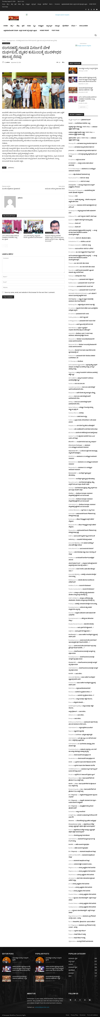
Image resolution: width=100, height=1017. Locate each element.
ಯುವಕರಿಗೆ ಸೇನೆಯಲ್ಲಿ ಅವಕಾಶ (84, 539)
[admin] (3, 62)
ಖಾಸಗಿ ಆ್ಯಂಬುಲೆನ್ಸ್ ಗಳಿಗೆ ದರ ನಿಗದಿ (84, 324)
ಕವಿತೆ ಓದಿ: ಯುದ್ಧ (86, 245)
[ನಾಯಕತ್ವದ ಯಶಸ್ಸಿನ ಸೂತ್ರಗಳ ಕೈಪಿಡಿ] (73, 71)
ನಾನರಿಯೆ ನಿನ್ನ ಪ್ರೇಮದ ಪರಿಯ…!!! (83, 692)
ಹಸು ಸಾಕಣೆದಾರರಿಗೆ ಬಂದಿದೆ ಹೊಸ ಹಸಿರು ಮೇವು (85, 429)
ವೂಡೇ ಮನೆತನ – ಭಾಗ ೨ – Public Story (78, 138)
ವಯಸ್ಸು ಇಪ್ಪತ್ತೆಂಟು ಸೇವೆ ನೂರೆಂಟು (87, 867)
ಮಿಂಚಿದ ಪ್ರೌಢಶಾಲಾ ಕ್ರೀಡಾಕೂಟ (11, 189)
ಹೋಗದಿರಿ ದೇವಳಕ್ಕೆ (88, 624)
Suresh (71, 123)
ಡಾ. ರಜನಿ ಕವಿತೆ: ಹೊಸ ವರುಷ (81, 263)
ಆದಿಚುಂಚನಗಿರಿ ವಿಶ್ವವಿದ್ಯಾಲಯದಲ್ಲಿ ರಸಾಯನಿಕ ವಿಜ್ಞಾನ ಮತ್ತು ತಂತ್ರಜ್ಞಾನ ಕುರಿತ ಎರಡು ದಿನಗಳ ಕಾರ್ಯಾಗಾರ (88, 79)
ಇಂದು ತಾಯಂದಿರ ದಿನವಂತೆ (86, 548)
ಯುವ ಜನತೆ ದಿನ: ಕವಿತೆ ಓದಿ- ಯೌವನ (84, 248)
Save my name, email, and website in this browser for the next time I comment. (30, 292)
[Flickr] (80, 1000)
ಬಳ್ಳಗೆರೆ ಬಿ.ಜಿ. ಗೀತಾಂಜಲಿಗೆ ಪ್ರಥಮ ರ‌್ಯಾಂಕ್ (84, 774)
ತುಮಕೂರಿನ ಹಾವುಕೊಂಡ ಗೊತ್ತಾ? (88, 851)
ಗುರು (76, 196)
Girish (70, 762)
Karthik (71, 673)
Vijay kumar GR (73, 451)
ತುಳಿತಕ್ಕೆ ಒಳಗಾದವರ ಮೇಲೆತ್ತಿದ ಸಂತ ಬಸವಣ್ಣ (86, 603)
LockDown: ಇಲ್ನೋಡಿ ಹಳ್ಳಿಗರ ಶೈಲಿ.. (84, 734)
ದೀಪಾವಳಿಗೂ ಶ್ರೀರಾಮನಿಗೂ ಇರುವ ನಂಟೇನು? (84, 921)
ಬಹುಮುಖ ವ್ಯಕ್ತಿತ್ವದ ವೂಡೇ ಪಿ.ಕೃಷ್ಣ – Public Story (80, 132)
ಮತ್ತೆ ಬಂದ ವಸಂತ (80, 159)
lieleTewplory (72, 299)
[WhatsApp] (29, 67)
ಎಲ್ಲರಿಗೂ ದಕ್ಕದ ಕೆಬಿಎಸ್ (80, 930)
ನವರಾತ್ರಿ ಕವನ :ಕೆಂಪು (80, 276)
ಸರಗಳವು (81, 413)
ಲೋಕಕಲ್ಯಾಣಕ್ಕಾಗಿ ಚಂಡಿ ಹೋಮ (82, 835)
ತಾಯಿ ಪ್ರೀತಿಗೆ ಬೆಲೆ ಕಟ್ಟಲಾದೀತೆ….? (85, 627)
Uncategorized (11, 40)
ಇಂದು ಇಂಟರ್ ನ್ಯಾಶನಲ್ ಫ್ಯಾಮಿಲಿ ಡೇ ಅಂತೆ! (84, 536)
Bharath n (72, 441)
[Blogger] (70, 1000)
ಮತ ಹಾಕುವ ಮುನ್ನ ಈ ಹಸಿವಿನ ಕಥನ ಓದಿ (87, 143)
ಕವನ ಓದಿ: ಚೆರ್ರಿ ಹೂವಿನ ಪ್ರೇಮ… (83, 238)
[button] (95, 35)
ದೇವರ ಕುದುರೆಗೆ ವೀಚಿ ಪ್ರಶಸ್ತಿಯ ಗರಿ (82, 755)
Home (3, 40)
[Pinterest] (25, 67)
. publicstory (11, 167)
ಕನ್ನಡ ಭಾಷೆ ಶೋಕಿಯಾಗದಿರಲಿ (83, 688)
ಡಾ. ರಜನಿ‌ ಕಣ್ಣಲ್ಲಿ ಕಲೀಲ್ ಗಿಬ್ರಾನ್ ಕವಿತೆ (85, 252)
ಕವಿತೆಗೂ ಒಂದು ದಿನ (85, 241)
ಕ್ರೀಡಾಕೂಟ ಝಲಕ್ (85, 119)
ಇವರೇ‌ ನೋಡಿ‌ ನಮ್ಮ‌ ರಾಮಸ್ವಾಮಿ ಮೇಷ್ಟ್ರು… (86, 392)
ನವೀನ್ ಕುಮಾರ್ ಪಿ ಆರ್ (74, 563)
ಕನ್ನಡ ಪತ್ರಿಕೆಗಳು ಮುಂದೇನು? (86, 727)
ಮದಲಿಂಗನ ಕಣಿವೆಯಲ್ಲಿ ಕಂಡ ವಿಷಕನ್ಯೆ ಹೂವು (86, 432)
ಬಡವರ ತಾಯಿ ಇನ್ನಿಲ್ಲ (82, 416)
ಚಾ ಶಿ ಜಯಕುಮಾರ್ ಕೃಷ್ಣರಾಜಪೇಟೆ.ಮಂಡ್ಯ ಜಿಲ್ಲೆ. (80, 230)
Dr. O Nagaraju (73, 795)
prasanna (71, 150)
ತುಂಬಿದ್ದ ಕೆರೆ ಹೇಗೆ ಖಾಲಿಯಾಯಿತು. (85, 941)
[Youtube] (97, 10)
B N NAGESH (72, 163)
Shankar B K (72, 662)
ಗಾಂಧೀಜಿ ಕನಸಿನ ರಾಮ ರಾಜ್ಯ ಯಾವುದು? (86, 441)
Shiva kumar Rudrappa (75, 445)
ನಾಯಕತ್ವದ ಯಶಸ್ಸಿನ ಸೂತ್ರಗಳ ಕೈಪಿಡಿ (88, 68)
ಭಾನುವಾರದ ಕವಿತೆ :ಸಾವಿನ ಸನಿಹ (87, 321)
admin (8, 62)
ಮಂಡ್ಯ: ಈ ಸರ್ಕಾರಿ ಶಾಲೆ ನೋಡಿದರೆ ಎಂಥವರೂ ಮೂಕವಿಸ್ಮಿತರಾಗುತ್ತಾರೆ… (83, 232)
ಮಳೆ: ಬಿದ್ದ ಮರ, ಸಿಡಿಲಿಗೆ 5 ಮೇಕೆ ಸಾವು (87, 216)
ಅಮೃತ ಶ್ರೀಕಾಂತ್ (73, 711)
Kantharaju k (72, 634)
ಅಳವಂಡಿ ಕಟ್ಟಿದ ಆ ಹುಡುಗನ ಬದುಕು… (83, 864)
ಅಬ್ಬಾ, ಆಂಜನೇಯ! (80, 811)
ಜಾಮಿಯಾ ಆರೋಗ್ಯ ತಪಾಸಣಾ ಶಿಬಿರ (55, 189)
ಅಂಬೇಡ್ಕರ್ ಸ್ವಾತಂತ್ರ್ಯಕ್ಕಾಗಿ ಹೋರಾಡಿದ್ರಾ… (85, 478)
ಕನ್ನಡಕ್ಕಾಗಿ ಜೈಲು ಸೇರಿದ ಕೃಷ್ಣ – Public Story (79, 126)
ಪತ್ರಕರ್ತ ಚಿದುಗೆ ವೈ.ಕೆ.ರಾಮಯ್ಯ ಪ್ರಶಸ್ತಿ (83, 220)
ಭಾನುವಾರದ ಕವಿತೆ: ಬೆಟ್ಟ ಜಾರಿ (86, 279)
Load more (82, 107)
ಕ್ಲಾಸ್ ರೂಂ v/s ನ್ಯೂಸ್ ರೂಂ (88, 510)
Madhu (71, 783)
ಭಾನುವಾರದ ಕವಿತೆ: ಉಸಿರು (82, 313)
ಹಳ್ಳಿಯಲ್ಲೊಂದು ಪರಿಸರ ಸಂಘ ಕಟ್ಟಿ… (86, 304)
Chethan (71, 493)
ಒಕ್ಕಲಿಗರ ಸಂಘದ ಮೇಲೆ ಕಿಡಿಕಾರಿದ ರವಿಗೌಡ (85, 762)
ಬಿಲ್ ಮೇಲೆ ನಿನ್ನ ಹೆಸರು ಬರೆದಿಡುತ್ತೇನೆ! (86, 425)
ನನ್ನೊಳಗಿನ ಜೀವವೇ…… (79, 702)
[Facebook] (86, 10)
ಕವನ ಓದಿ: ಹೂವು (84, 178)
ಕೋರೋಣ (80, 361)
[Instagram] (89, 10)
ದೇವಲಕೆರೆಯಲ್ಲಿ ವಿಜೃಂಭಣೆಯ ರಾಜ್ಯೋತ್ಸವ (86, 820)
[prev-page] (3, 246)
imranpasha (72, 185)
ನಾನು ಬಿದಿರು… (78, 673)
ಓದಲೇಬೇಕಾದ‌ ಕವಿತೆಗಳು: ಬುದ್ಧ (82, 123)
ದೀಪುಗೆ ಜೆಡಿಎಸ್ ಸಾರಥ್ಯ (80, 934)
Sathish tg (72, 539)
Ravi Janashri (72, 473)
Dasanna (71, 820)
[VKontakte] (90, 1000)
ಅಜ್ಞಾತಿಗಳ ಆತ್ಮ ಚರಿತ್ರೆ (79, 731)
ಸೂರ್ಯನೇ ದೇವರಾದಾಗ (85, 585)
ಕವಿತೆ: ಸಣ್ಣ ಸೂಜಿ (84, 317)
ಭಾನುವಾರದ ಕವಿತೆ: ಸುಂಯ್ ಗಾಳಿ (86, 283)
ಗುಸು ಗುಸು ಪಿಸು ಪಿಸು (80, 383)
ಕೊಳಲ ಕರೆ (77, 223)
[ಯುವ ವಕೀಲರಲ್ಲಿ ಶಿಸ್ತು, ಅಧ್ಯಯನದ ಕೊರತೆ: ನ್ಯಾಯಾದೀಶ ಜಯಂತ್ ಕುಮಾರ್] (33, 227)
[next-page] (6, 246)
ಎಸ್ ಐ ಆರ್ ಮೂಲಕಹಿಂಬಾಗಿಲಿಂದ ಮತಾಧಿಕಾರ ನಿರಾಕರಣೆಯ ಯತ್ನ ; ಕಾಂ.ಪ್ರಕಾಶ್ (10, 237)
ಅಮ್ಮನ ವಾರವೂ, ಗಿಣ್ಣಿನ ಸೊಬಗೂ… (84, 699)
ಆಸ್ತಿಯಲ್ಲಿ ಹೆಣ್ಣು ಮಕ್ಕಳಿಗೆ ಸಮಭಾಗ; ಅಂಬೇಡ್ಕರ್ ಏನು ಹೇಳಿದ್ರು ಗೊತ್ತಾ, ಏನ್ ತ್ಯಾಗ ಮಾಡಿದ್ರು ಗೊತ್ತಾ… (83, 367)
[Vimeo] (94, 10)
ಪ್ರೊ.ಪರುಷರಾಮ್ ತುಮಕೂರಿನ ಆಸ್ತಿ (81, 174)
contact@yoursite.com (42, 1007)
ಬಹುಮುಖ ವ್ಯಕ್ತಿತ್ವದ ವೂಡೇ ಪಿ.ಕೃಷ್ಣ (76, 134)
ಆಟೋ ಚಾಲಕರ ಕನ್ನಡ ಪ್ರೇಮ (82, 844)
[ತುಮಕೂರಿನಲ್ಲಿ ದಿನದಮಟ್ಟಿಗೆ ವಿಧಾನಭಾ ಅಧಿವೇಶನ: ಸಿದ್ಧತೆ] (73, 90)
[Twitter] (91, 10)
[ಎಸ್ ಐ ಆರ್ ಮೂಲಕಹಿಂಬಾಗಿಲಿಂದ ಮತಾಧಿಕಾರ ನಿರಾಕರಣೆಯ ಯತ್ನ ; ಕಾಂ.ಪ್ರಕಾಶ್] (12, 227)
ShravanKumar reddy (75, 824)
